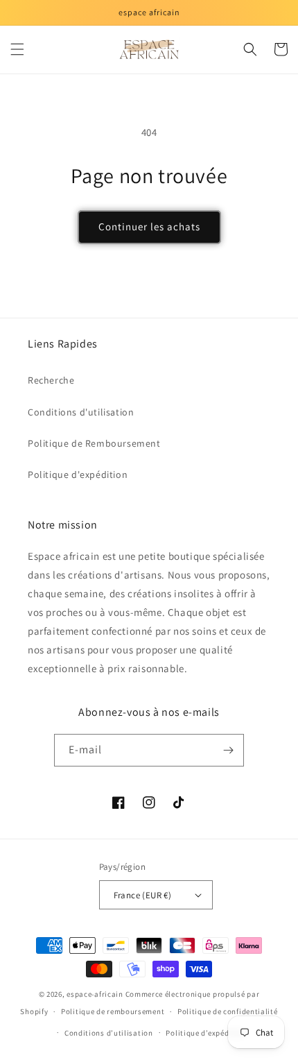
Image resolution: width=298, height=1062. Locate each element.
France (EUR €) (143, 895)
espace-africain (95, 994)
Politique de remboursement (112, 1011)
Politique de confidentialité (227, 1011)
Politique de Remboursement (94, 443)
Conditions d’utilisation (108, 1033)
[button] (17, 49)
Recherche (51, 380)
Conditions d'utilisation (81, 412)
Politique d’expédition (206, 1033)
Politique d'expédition (78, 474)
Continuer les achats (149, 226)
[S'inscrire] (228, 750)
